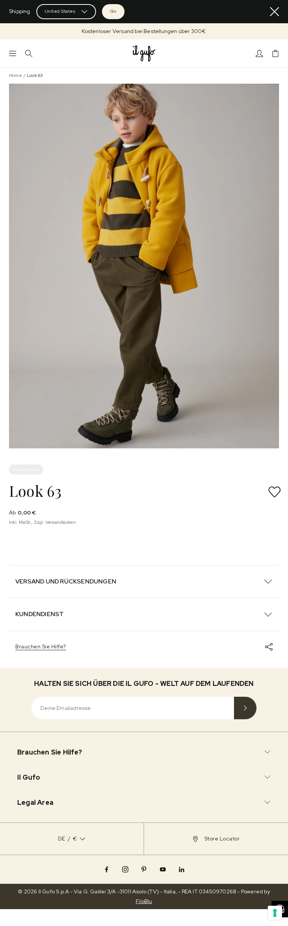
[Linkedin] (181, 869)
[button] (144, 31)
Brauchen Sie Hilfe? (40, 646)
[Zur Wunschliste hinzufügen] (274, 492)
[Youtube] (162, 869)
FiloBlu (144, 901)
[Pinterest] (144, 869)
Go (113, 11)
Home (15, 75)
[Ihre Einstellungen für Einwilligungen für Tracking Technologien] (275, 913)
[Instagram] (125, 869)
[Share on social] (269, 647)
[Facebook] (106, 869)
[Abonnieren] (245, 708)
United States (60, 11)
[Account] (259, 53)
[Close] (274, 12)
